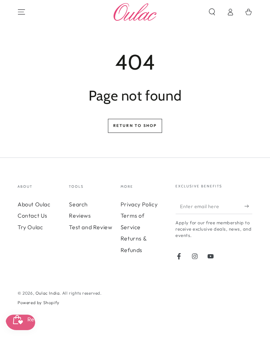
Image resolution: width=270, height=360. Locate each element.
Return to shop (135, 125)
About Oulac (34, 204)
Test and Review (90, 227)
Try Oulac (30, 227)
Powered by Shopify (38, 302)
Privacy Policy (139, 204)
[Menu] (21, 12)
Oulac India (48, 293)
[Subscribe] (248, 206)
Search (78, 204)
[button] (212, 12)
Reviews (80, 215)
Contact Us (32, 215)
